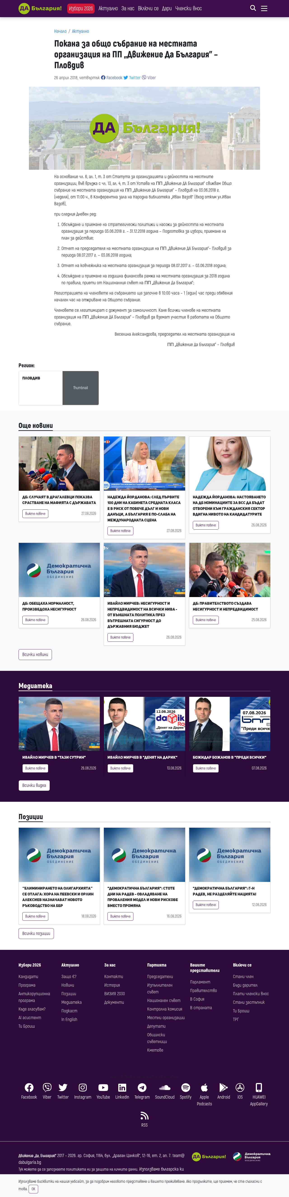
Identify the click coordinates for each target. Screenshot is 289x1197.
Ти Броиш (27, 1026)
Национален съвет (163, 1000)
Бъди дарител (245, 985)
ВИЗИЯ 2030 (114, 994)
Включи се (148, 8)
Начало (60, 31)
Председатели (160, 976)
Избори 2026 (81, 8)
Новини (67, 985)
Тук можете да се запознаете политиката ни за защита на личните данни (78, 1169)
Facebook (113, 78)
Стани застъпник (249, 1002)
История (112, 985)
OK (33, 1189)
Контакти (113, 976)
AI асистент (30, 1017)
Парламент (200, 982)
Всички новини (35, 654)
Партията (156, 965)
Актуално (108, 8)
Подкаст (69, 1011)
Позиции (31, 816)
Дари (167, 8)
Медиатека (35, 685)
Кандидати (28, 976)
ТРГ (236, 1019)
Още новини (36, 425)
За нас (127, 8)
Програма (27, 985)
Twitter (134, 78)
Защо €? (68, 976)
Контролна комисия (164, 1009)
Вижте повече (35, 513)
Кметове (155, 1050)
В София (197, 999)
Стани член (243, 976)
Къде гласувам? (32, 1009)
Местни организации (166, 1017)
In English (69, 1019)
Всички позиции (36, 933)
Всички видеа (34, 785)
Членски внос (188, 8)
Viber (151, 78)
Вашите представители (205, 967)
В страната (201, 1008)
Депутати (156, 1026)
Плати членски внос (251, 994)
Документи (114, 1002)
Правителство (203, 990)
